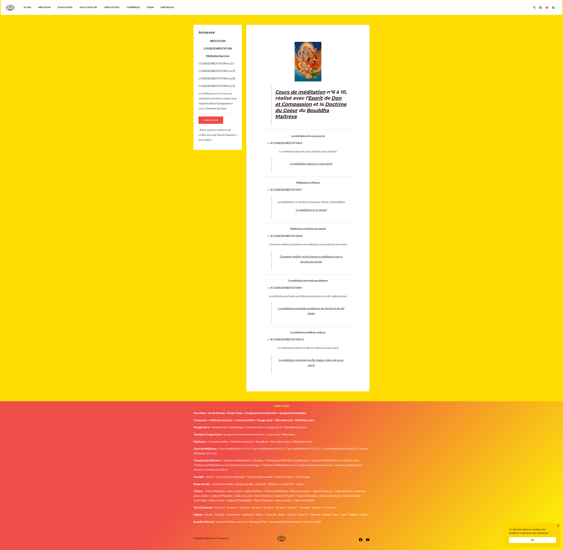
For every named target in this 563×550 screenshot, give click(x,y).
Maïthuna (273, 484)
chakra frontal (216, 500)
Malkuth (353, 514)
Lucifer (300, 484)
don (203, 134)
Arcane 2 (232, 507)
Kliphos (365, 514)
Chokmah (271, 514)
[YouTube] (546, 7)
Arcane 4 (256, 507)
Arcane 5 (268, 507)
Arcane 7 (293, 507)
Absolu (208, 514)
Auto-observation (280, 441)
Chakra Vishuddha (307, 495)
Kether (259, 514)
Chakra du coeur (284, 476)
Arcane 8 (305, 507)
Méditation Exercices (217, 56)
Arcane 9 (317, 507)
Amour (210, 476)
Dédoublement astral (295, 427)
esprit (203, 103)
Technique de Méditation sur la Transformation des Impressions (297, 465)
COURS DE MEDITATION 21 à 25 (217, 85)
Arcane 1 (220, 507)
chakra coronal (283, 500)
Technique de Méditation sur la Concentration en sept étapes (227, 465)
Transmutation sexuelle (260, 476)
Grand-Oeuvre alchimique (230, 476)
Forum (150, 7)
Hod (335, 514)
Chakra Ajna (200, 500)
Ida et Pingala (302, 476)
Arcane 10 (330, 507)
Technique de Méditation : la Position (243, 460)
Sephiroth (247, 514)
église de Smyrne (323, 491)
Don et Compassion (219, 103)
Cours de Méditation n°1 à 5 (234, 448)
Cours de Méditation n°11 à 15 (303, 448)
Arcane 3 (244, 507)
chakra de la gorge (329, 495)
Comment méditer (218, 441)
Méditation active (302, 441)
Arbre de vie (233, 514)
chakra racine (234, 491)
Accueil (27, 7)
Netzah (327, 514)
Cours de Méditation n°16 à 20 (339, 448)
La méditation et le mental (311, 210)
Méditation (44, 7)
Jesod (343, 514)
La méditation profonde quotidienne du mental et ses (309, 308)
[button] (534, 7)
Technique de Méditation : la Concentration (334, 460)
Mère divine (288, 434)
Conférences (133, 7)
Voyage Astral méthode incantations (243, 434)
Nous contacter (88, 7)
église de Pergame (222, 495)
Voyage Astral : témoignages (228, 427)
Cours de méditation (300, 92)
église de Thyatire (285, 495)
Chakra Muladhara (215, 491)
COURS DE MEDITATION (218, 48)
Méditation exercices (242, 441)
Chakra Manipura (344, 491)
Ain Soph (219, 514)
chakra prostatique (299, 491)
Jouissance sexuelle (222, 484)
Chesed (291, 514)
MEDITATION (218, 41)
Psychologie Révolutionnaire (285, 521)
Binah (281, 514)
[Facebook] (540, 7)
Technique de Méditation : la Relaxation (287, 460)
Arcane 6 (281, 507)
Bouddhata (262, 441)
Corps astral (273, 434)
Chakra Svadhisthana (276, 491)
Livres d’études (111, 7)
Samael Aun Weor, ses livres (231, 521)
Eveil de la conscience (216, 469)
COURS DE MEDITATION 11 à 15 (217, 71)
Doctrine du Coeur (216, 108)
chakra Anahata (262, 495)
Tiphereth (315, 514)
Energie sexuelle (244, 484)
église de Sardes (352, 495)
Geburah (302, 514)
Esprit (315, 98)
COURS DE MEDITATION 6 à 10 (216, 63)
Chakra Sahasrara (263, 500)
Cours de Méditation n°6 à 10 (268, 448)
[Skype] (553, 7)
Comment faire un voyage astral (263, 427)
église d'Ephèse (253, 491)
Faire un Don (167, 7)
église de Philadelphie (240, 500)
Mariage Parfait (258, 521)
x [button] (558, 525)
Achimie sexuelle (312, 521)
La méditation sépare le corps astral (311, 163)
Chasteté (260, 484)
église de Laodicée (305, 500)
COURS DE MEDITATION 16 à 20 (217, 78)
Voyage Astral (65, 7)
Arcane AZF (287, 484)
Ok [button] (532, 540)
